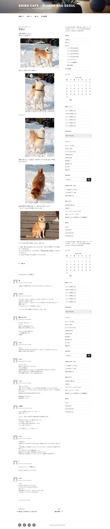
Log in (66, 226)
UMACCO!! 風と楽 (69, 205)
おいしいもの (68, 145)
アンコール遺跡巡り (72, 62)
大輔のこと (21, 16)
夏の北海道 (70, 65)
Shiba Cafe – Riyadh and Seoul (47, 5)
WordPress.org (69, 236)
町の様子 (67, 163)
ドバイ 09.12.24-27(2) (72, 51)
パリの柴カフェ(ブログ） (71, 189)
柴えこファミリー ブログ (72, 214)
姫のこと (29, 16)
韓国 (66, 169)
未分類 (67, 160)
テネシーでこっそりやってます (73, 211)
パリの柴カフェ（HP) (70, 192)
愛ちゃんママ (22, 317)
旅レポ (36, 16)
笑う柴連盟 (44, 16)
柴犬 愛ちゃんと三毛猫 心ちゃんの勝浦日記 (76, 217)
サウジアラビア (69, 151)
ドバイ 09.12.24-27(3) (72, 53)
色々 (66, 166)
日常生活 (67, 157)
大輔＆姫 (23, 263)
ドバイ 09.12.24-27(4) (72, 56)
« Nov (70, 99)
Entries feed (68, 229)
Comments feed (69, 233)
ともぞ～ (21, 294)
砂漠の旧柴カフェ (69, 195)
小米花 (20, 406)
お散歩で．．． (69, 208)
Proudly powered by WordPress (57, 525)
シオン (29, 26)
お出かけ (67, 148)
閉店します (73, 110)
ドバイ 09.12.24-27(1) (72, 48)
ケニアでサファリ (71, 59)
